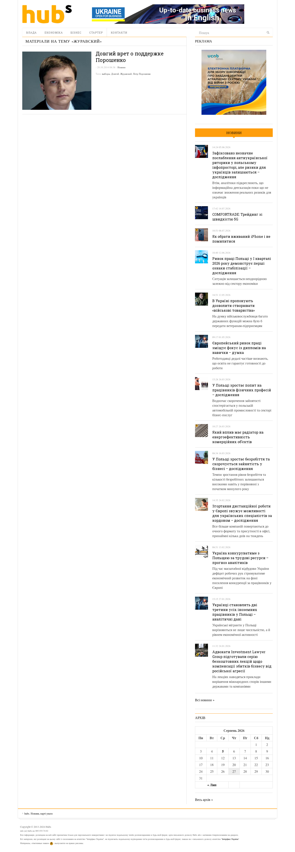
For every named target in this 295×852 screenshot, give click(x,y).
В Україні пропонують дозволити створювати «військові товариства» (233, 305)
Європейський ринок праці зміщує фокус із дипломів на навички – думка (239, 348)
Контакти (119, 32)
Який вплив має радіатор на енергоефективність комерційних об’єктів (237, 437)
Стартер (96, 32)
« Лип (211, 784)
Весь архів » (204, 799)
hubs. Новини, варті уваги (47, 14)
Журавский (126, 73)
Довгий (115, 73)
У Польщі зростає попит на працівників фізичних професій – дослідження (241, 390)
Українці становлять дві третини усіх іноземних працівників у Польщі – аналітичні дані (234, 612)
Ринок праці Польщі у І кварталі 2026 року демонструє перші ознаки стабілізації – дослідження (241, 265)
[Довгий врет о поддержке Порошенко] (56, 81)
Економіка (53, 32)
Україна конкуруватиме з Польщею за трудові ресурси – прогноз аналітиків (240, 558)
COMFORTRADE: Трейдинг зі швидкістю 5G (237, 216)
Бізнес (76, 32)
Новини (121, 67)
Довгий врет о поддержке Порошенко (129, 56)
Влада (31, 32)
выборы (106, 73)
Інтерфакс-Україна (230, 839)
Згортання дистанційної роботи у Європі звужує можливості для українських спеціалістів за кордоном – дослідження (242, 513)
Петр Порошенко (142, 73)
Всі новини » (204, 700)
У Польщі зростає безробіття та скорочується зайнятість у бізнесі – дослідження (241, 464)
